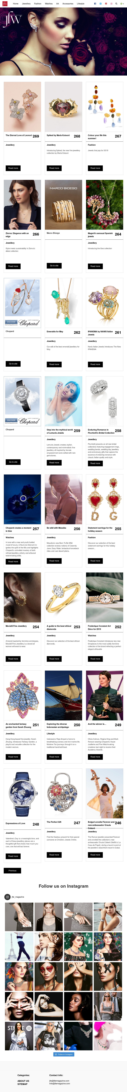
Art (57, 3)
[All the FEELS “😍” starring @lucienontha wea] (49, 976)
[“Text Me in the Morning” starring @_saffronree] (19, 917)
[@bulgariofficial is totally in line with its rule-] (78, 1036)
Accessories (68, 3)
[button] (122, 3)
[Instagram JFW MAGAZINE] (111, 3)
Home (15, 3)
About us (23, 1081)
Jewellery (26, 3)
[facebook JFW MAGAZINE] (95, 3)
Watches (49, 3)
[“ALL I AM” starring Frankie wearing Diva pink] (108, 946)
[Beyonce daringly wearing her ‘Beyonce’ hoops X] (49, 1036)
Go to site (54, 265)
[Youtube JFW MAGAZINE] (106, 3)
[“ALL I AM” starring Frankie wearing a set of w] (19, 976)
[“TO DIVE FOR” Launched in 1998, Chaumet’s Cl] (108, 917)
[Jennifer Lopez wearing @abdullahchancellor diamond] (108, 1006)
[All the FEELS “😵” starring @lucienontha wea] (108, 976)
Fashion (37, 3)
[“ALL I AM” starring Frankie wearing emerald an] (78, 946)
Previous (12, 870)
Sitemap (22, 1084)
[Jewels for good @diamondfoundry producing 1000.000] (78, 1006)
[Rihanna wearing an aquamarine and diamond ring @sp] (19, 1036)
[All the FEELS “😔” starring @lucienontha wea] (78, 976)
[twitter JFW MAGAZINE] (100, 3)
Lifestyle (80, 3)
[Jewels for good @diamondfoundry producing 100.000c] (19, 1006)
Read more (13, 168)
